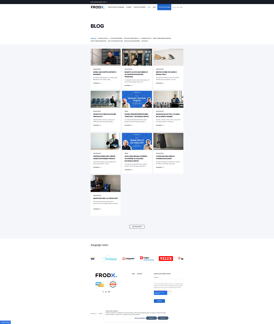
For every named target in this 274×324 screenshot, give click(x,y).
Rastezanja (144, 41)
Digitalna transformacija (131, 38)
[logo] (106, 280)
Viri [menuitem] (149, 7)
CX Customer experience (116, 38)
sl (181, 7)
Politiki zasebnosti (178, 287)
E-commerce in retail (146, 38)
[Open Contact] (177, 7)
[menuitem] (99, 1)
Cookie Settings (5, 322)
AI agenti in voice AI (103, 38)
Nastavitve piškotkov (140, 318)
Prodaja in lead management (132, 41)
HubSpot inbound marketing (98, 41)
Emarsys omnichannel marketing (162, 38)
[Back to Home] (98, 7)
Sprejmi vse (151, 318)
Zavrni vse (163, 318)
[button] (137, 227)
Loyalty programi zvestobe (115, 41)
